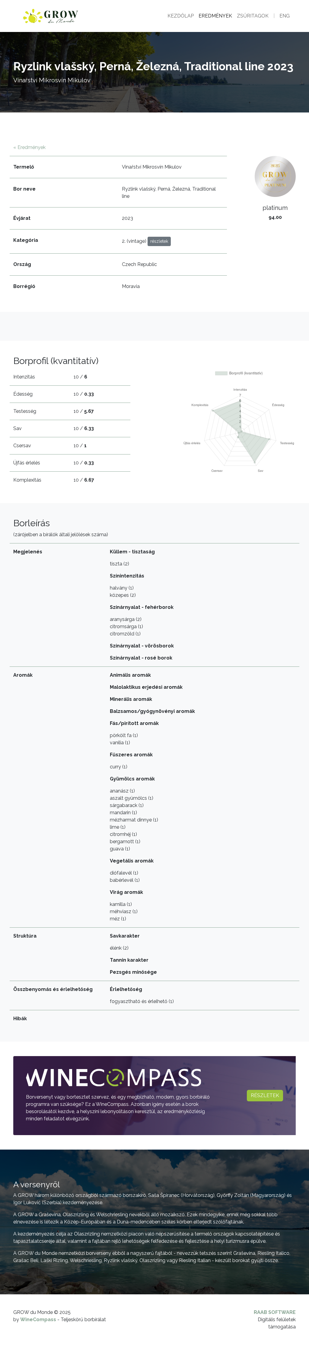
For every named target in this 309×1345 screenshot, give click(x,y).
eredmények (215, 16)
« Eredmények (29, 147)
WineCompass (38, 1319)
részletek (265, 1095)
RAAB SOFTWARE (275, 1312)
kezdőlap (180, 16)
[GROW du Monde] (67, 16)
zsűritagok (253, 16)
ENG (284, 16)
